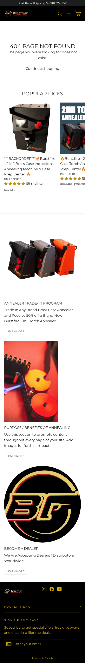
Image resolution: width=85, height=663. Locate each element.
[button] (15, 184)
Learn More (15, 331)
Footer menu (17, 606)
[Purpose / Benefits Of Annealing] (31, 381)
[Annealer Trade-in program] (42, 259)
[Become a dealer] (42, 504)
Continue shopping (42, 69)
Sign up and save (21, 620)
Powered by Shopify (42, 658)
